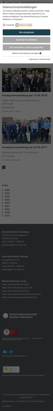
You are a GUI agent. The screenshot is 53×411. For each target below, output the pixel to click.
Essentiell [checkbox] (10, 25)
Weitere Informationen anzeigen (25, 53)
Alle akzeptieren (26, 32)
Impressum (33, 59)
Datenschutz (45, 59)
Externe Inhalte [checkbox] (25, 25)
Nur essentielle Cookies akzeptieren (26, 47)
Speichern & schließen (26, 40)
